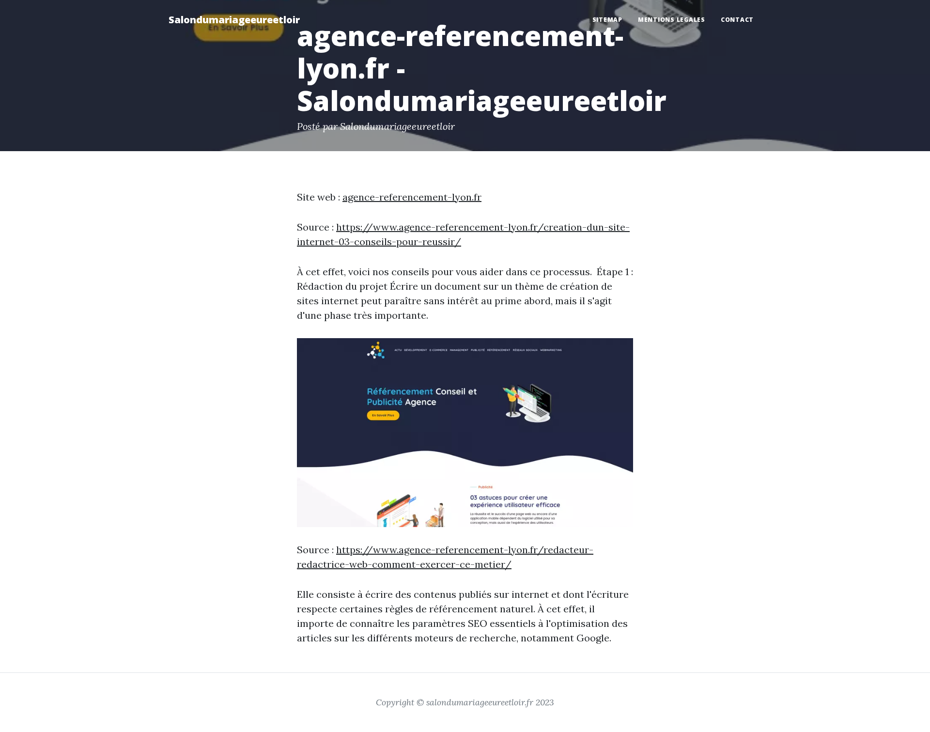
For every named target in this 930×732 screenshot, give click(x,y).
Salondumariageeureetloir (234, 19)
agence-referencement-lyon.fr (411, 197)
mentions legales (671, 20)
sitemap (607, 20)
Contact (737, 20)
